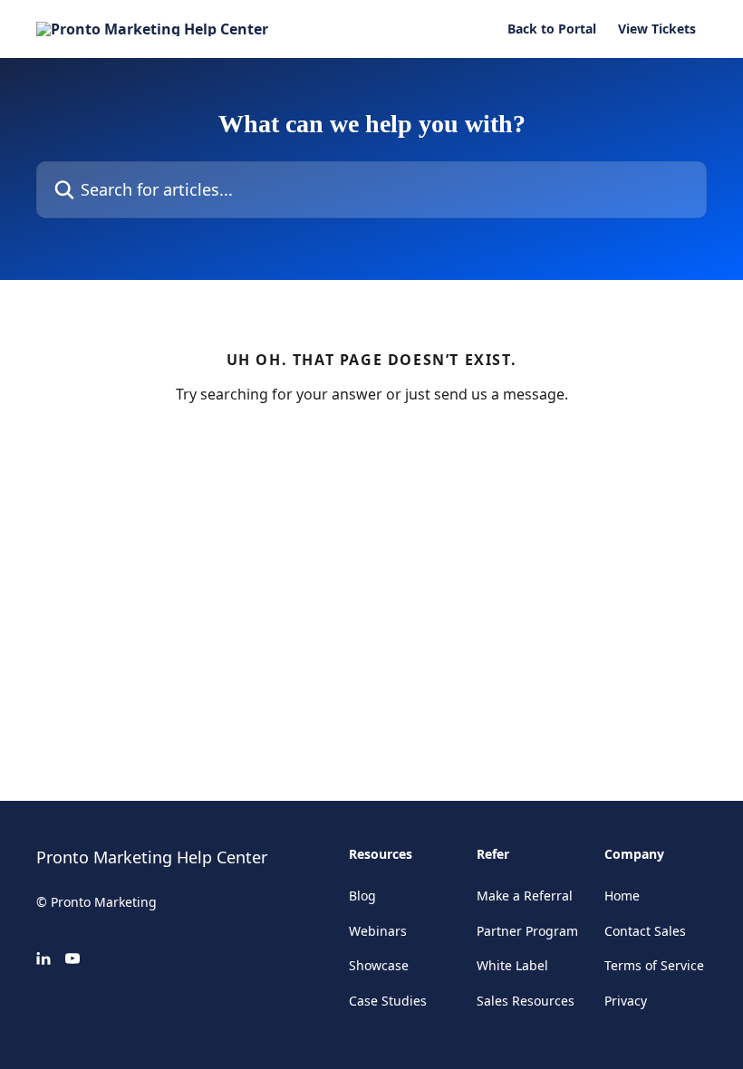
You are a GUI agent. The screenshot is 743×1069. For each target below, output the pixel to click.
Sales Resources (525, 1000)
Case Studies (388, 1000)
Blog (362, 895)
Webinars (378, 930)
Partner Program (527, 930)
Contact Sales (645, 930)
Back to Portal (551, 29)
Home (622, 895)
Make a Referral (525, 895)
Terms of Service (654, 965)
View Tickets (657, 29)
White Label (512, 965)
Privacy (625, 1000)
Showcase (379, 965)
